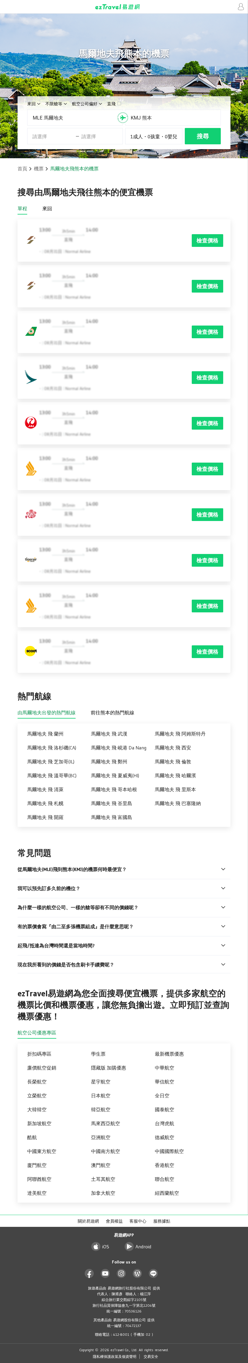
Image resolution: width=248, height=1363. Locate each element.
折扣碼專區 (39, 1054)
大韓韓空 (37, 1109)
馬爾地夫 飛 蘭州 (45, 734)
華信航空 (164, 1082)
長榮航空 (37, 1082)
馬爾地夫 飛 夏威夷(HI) (115, 775)
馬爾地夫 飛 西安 (173, 748)
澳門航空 (100, 1165)
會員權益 (114, 1221)
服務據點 (161, 1221)
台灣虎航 (164, 1123)
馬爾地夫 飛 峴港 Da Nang (118, 748)
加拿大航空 (103, 1193)
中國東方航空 (41, 1151)
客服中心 (137, 1221)
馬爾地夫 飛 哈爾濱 (175, 775)
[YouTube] (105, 1273)
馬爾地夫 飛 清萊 (45, 789)
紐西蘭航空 (167, 1193)
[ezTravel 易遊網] (124, 6)
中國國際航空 (169, 1151)
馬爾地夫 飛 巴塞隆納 (178, 803)
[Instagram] (121, 1273)
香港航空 (164, 1165)
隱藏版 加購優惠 (108, 1068)
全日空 (162, 1096)
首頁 (22, 168)
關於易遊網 (88, 1221)
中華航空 (164, 1068)
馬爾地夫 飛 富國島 (111, 817)
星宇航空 (100, 1082)
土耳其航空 (103, 1179)
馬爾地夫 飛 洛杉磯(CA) (51, 748)
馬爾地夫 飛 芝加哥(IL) (50, 761)
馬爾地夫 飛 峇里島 (111, 803)
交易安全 (151, 1356)
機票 (39, 168)
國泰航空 (164, 1109)
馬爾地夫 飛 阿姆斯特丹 (180, 734)
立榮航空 (37, 1096)
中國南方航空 (105, 1151)
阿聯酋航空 (39, 1179)
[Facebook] (89, 1273)
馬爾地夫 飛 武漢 (109, 734)
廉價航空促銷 (41, 1068)
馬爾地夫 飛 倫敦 (173, 761)
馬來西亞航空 (105, 1123)
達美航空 (37, 1193)
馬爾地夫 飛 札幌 (45, 803)
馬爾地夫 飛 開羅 (45, 817)
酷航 (32, 1137)
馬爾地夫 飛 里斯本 (175, 789)
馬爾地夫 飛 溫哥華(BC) (52, 775)
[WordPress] (137, 1273)
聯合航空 (164, 1179)
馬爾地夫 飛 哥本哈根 (114, 789)
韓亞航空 (100, 1109)
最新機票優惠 (169, 1054)
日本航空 (100, 1096)
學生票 (98, 1054)
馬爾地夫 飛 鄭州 (109, 761)
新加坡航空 (39, 1123)
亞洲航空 (100, 1137)
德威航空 (164, 1137)
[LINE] (153, 1273)
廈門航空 (37, 1165)
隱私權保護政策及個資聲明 (114, 1356)
